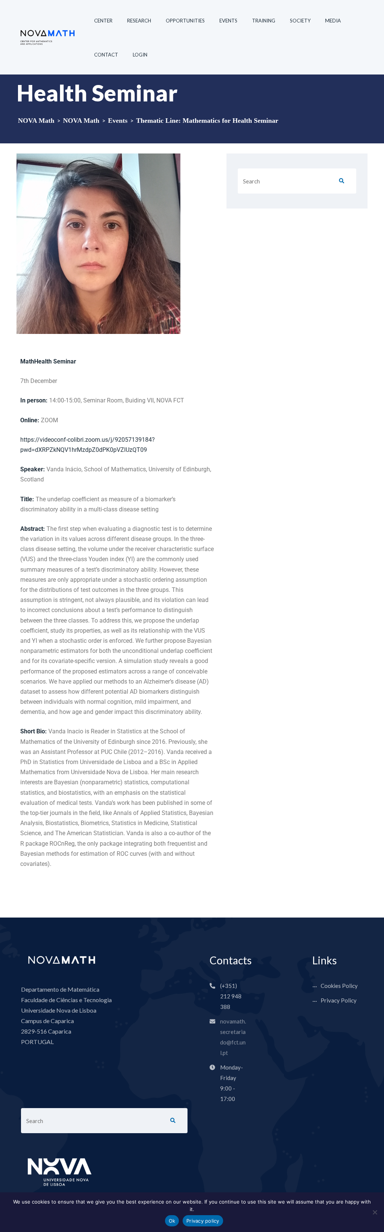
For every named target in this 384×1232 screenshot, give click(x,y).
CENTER (103, 21)
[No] (374, 1212)
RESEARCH (139, 21)
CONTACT (106, 55)
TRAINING (263, 21)
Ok (172, 1221)
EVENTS (228, 21)
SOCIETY (300, 21)
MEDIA (333, 21)
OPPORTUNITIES (185, 21)
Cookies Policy (339, 985)
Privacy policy (202, 1221)
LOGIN (140, 55)
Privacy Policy (339, 1000)
